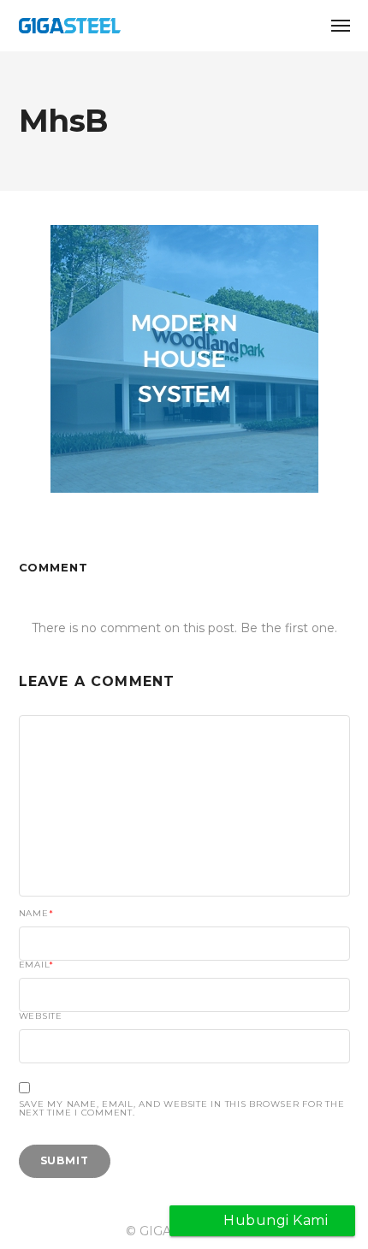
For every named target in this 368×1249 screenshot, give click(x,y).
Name (36, 913)
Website (40, 1016)
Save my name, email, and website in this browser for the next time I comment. (182, 1108)
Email (37, 965)
